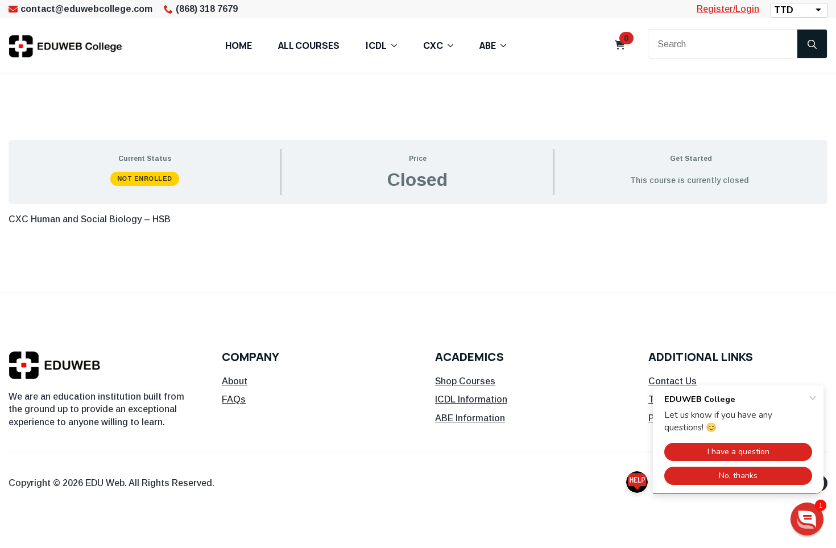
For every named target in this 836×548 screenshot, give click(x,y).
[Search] (812, 44)
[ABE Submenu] (507, 45)
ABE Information (470, 418)
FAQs (234, 399)
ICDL (376, 45)
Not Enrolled (144, 178)
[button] (807, 519)
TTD (783, 10)
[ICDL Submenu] (397, 45)
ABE (487, 45)
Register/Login (728, 9)
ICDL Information (471, 399)
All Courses (309, 45)
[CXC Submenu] (454, 45)
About (234, 381)
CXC (433, 45)
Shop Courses (465, 381)
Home (238, 45)
